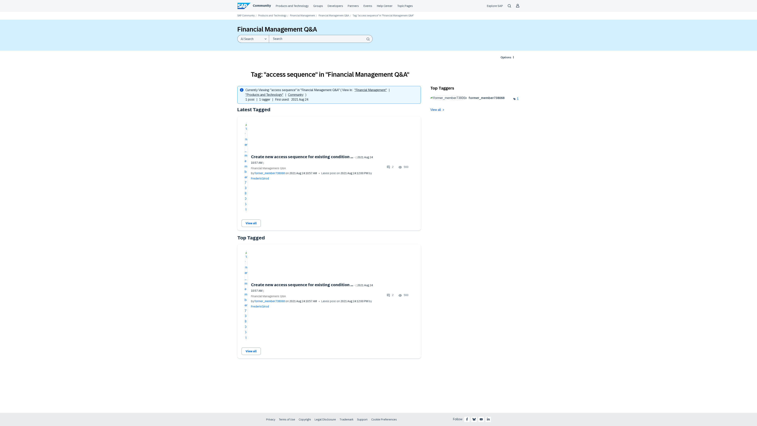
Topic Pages (405, 5)
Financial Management (302, 15)
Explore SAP (495, 5)
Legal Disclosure (325, 419)
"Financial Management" (370, 90)
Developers (335, 5)
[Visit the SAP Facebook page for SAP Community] (467, 419)
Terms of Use (287, 419)
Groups (318, 5)
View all (251, 223)
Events (368, 5)
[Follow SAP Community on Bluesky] (474, 419)
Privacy (270, 419)
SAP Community (246, 15)
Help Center (384, 5)
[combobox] (321, 39)
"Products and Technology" (264, 94)
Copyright (305, 419)
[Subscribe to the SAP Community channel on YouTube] (481, 419)
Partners (353, 5)
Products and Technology (292, 5)
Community (262, 5)
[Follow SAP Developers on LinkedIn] (488, 419)
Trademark (346, 419)
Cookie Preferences (384, 419)
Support (362, 419)
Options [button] (506, 57)
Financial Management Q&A (334, 15)
